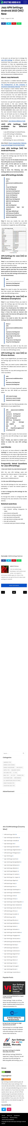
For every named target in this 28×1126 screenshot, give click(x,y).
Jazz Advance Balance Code (16, 121)
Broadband (17, 778)
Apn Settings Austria (11, 859)
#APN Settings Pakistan (15, 556)
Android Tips (7, 762)
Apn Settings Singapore (12, 935)
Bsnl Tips (6, 775)
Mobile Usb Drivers (9, 767)
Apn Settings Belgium (11, 871)
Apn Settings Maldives (11, 923)
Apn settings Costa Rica (12, 972)
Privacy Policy (13, 1117)
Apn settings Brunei (10, 969)
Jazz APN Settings (6, 60)
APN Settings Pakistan (11, 948)
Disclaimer (17, 1115)
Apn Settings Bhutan (11, 920)
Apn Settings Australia (12, 837)
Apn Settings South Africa (13, 908)
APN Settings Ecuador (11, 914)
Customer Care (8, 778)
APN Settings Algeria (11, 880)
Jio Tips (13, 775)
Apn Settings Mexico (11, 960)
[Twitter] (3, 1109)
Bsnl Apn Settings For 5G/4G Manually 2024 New (11, 1051)
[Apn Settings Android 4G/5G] (10, 2)
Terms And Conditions (8, 1119)
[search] (23, 753)
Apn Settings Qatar (10, 926)
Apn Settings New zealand (13, 905)
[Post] (14, 988)
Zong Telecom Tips (9, 783)
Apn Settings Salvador (11, 929)
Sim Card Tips (7, 772)
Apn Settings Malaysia (11, 865)
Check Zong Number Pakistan (17, 143)
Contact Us (5, 1117)
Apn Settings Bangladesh (12, 862)
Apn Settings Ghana (11, 957)
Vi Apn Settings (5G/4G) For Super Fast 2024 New (13, 997)
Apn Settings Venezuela (12, 938)
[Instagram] (9, 1109)
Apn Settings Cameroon (12, 951)
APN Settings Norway (11, 944)
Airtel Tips (7, 770)
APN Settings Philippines (12, 853)
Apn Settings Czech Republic (13, 902)
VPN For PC (20, 767)
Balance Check (16, 770)
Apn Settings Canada (11, 840)
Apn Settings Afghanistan (13, 850)
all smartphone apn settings (12, 780)
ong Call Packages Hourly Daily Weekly (13, 145)
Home (3, 1115)
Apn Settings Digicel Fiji (12, 954)
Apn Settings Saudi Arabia (13, 932)
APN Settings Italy (10, 883)
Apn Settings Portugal (11, 966)
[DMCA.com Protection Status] (6, 1072)
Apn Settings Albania (11, 868)
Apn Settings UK (9, 843)
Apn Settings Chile (10, 895)
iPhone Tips (20, 775)
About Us (9, 1115)
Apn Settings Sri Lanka (11, 874)
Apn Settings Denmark (11, 846)
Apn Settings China (10, 899)
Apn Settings (8, 856)
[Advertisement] (14, 42)
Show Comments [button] (14, 585)
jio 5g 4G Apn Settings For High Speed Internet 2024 (12, 1024)
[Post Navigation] (14, 592)
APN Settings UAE (10, 917)
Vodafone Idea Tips (9, 785)
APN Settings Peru (10, 886)
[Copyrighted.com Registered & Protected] (6, 1080)
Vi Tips (15, 772)
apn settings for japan (12, 877)
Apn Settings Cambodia (12, 892)
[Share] (3, 23)
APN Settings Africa (10, 911)
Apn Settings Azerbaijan (12, 889)
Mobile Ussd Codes (9, 765)
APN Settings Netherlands (12, 941)
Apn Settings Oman (10, 963)
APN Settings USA (10, 834)
